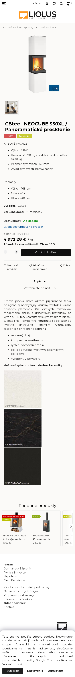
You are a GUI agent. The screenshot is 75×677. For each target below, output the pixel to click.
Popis (37, 281)
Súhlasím (13, 670)
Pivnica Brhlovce (15, 572)
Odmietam (55, 670)
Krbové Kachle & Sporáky (18, 27)
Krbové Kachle (45, 27)
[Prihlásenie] (47, 3)
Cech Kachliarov (14, 580)
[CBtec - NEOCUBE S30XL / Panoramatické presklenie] (37, 64)
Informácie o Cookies (18, 599)
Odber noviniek (14, 603)
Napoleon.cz (12, 576)
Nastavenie (35, 670)
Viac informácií (12, 664)
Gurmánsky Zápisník (17, 568)
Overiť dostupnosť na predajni (24, 226)
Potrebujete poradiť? (38, 288)
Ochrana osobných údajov (21, 591)
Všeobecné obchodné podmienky (27, 587)
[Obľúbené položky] (54, 3)
